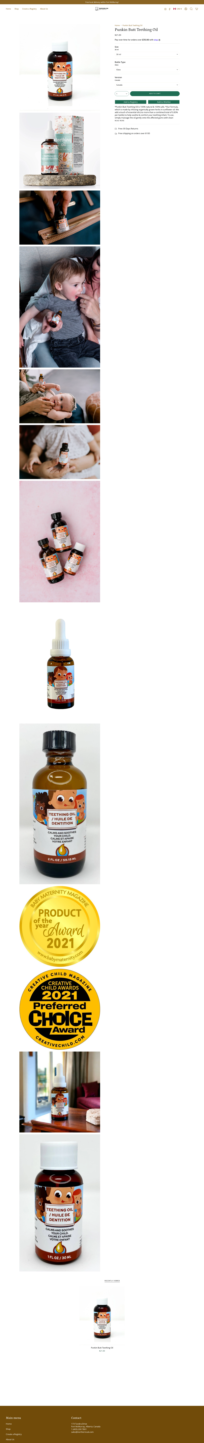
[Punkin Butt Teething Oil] (102, 1315)
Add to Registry (131, 102)
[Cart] (196, 9)
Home (117, 25)
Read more (119, 121)
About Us (10, 1439)
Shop (8, 1429)
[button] (16, 9)
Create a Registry (14, 1434)
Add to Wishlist (164, 102)
